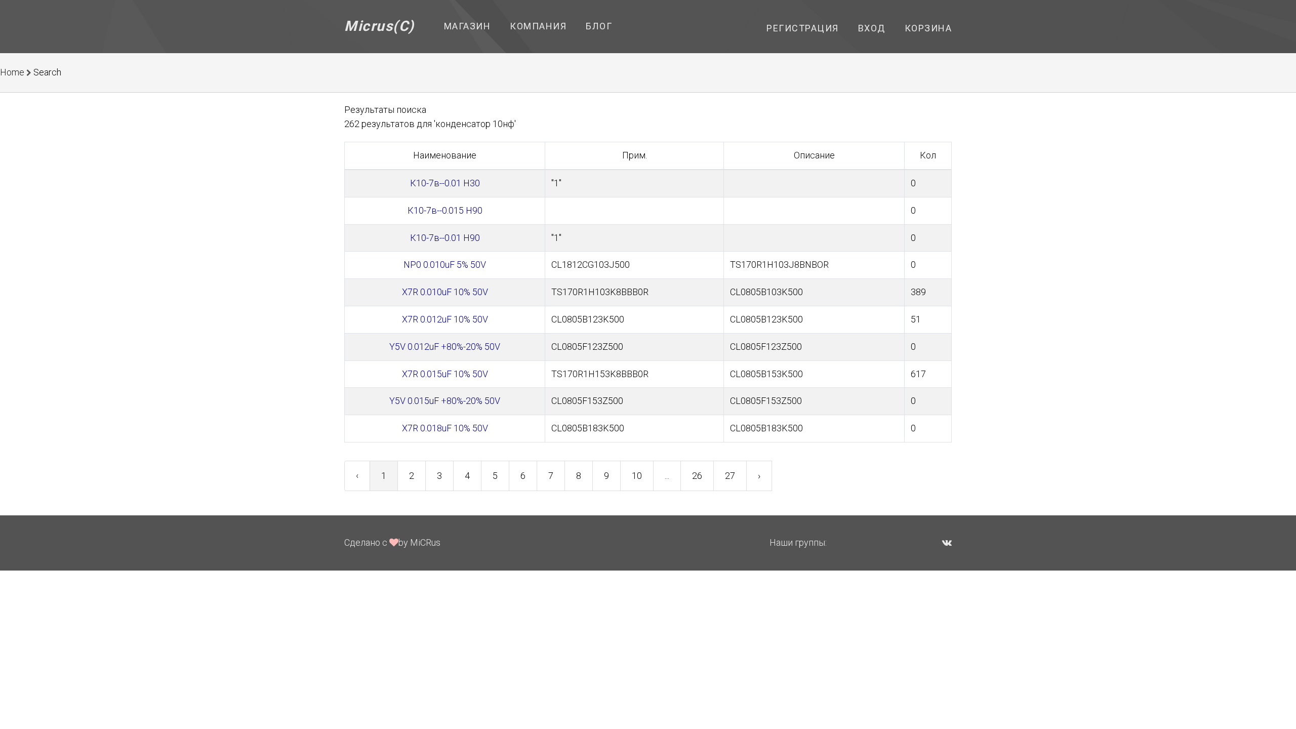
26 (697, 475)
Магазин (467, 26)
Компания (538, 26)
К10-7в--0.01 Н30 (445, 183)
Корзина (928, 28)
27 (730, 475)
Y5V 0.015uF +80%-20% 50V (444, 400)
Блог (599, 26)
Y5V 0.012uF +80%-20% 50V (444, 346)
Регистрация (802, 28)
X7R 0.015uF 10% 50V (445, 374)
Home (12, 72)
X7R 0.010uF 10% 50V (445, 292)
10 (637, 475)
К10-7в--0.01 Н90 (445, 237)
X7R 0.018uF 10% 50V (445, 428)
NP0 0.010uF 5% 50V (444, 264)
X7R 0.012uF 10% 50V (445, 319)
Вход (871, 28)
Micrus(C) (379, 26)
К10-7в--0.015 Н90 (445, 210)
